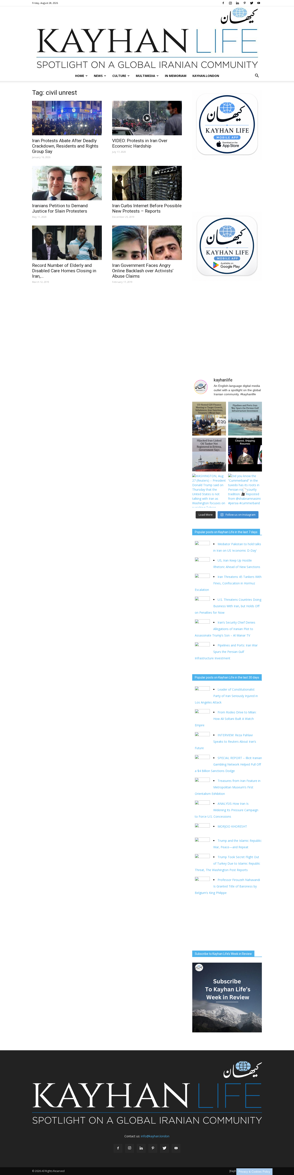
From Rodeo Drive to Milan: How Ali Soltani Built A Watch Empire (225, 718)
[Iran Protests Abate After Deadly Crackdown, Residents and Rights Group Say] (67, 118)
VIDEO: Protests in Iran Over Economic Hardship (139, 143)
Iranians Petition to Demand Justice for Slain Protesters (60, 208)
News (98, 76)
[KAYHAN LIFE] (147, 38)
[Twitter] (251, 3)
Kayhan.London (205, 76)
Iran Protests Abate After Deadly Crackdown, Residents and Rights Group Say (65, 146)
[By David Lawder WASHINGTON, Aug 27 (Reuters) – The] (209, 419)
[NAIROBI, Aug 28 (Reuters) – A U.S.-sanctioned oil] (209, 455)
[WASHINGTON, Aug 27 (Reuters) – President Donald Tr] (209, 490)
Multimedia (145, 76)
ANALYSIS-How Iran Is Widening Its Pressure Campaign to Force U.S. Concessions (226, 810)
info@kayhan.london (155, 1136)
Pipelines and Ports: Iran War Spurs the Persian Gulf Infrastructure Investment (226, 651)
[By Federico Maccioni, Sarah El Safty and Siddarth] (245, 419)
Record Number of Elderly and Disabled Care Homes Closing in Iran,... (64, 271)
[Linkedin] (237, 3)
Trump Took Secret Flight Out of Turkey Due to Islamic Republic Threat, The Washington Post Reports (227, 863)
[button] (257, 76)
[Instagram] (230, 3)
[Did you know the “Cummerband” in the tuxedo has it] (245, 490)
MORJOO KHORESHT (233, 826)
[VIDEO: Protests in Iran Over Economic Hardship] (147, 118)
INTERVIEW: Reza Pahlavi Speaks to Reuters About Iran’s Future (225, 741)
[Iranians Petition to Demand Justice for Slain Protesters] (67, 183)
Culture (119, 76)
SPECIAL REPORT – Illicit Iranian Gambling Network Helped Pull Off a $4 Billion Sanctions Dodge (228, 764)
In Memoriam (175, 76)
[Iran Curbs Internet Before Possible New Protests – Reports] (147, 183)
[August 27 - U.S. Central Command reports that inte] (245, 455)
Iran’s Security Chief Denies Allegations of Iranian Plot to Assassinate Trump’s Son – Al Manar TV (225, 628)
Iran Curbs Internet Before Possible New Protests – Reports (147, 208)
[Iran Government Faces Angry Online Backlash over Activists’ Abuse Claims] (147, 243)
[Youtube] (258, 3)
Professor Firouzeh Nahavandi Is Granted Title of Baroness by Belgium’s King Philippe (227, 886)
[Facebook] (223, 3)
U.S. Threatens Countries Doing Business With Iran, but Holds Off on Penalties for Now (228, 606)
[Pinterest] (244, 3)
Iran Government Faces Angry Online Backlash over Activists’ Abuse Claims (142, 271)
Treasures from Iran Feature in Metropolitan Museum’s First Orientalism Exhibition (227, 787)
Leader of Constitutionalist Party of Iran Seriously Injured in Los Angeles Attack (226, 695)
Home (79, 76)
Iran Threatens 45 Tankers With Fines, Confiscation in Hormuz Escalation (228, 583)
